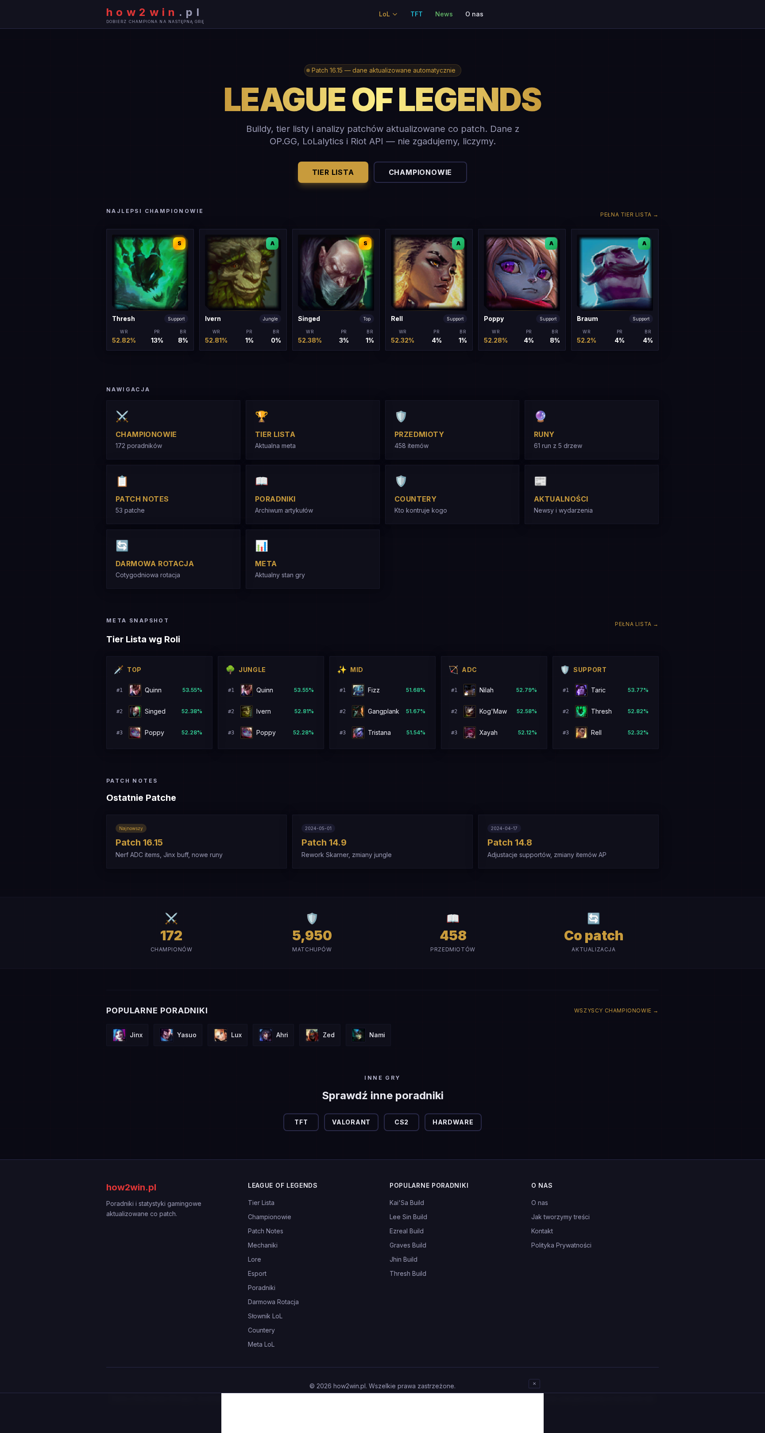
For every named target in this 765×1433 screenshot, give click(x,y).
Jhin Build (403, 1259)
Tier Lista (261, 1202)
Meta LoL (261, 1344)
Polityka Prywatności (561, 1245)
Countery (261, 1330)
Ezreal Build (407, 1231)
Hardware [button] (453, 1122)
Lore (254, 1259)
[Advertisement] (382, 1413)
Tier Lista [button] (333, 172)
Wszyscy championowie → (616, 1010)
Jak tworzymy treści (560, 1217)
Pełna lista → (637, 624)
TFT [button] (301, 1122)
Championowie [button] (420, 172)
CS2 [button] (401, 1122)
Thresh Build (408, 1273)
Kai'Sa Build (407, 1202)
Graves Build (408, 1245)
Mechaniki (263, 1245)
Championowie (269, 1217)
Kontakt (542, 1231)
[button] (150, 290)
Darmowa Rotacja (273, 1302)
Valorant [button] (351, 1122)
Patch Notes (265, 1231)
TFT (416, 14)
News (444, 14)
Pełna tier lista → (629, 214)
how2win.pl (131, 1187)
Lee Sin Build (408, 1217)
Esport (257, 1273)
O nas (474, 14)
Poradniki (261, 1287)
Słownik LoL (265, 1316)
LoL (384, 14)
